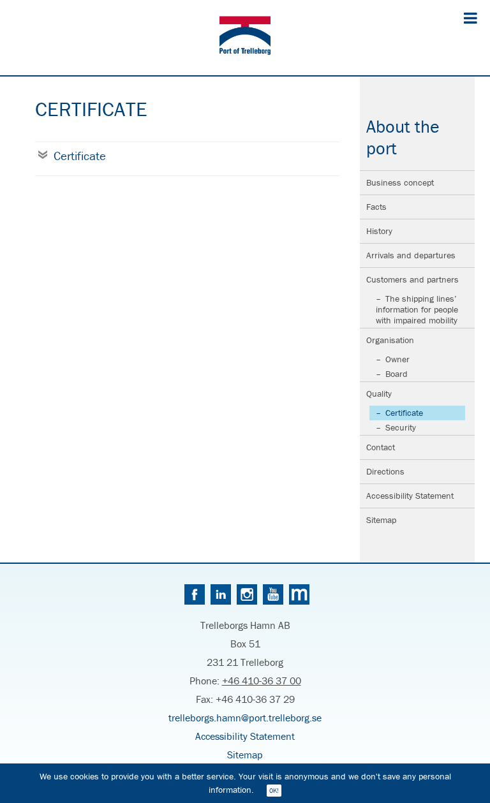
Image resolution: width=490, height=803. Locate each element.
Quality (379, 393)
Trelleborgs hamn (245, 37)
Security (400, 427)
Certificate (404, 412)
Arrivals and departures (411, 255)
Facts (376, 206)
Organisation (390, 340)
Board (396, 373)
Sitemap (381, 520)
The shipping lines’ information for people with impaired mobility (417, 309)
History (379, 231)
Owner (397, 359)
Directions (385, 471)
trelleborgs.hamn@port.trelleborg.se (245, 717)
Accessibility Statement (410, 495)
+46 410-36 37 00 (261, 680)
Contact (380, 447)
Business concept (400, 182)
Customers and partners (412, 279)
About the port (403, 137)
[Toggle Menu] (470, 18)
